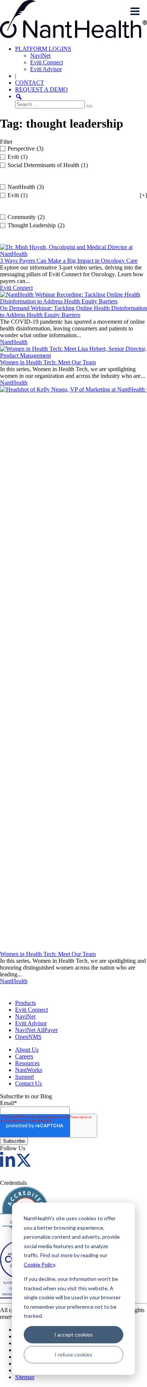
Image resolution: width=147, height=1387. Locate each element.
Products (25, 1003)
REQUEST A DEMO (41, 89)
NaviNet (40, 55)
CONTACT (29, 82)
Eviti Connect (46, 62)
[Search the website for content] (19, 96)
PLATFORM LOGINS (43, 49)
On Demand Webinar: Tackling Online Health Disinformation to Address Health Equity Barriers (73, 311)
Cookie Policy (39, 1264)
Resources (27, 1063)
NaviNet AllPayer (36, 1030)
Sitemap (24, 1377)
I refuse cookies (73, 1354)
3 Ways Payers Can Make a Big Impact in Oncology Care (69, 260)
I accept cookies (73, 1334)
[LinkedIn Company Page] (7, 1165)
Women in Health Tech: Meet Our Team (48, 362)
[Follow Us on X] (24, 1165)
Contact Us (28, 1083)
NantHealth (14, 342)
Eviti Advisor (46, 69)
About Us (26, 1049)
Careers (24, 1056)
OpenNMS (28, 1037)
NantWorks (28, 1070)
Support (24, 1076)
